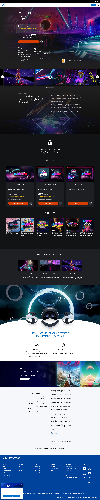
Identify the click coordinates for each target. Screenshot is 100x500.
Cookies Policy (84, 497)
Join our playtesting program (88, 480)
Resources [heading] (68, 464)
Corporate (5, 473)
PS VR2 (20, 470)
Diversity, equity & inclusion (40, 472)
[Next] (97, 76)
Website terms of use (71, 497)
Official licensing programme (72, 477)
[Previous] (2, 76)
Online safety (37, 470)
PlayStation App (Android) (87, 479)
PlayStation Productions (8, 472)
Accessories (24, 5)
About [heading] (4, 464)
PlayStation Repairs (54, 472)
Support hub (53, 466)
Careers (4, 468)
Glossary (68, 475)
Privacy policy (63, 497)
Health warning (69, 472)
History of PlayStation (7, 475)
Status (52, 470)
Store (7, 5)
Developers (68, 473)
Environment (37, 466)
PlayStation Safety (54, 468)
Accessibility (37, 468)
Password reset (54, 473)
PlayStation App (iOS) (86, 477)
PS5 (10, 5)
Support (33, 5)
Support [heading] (53, 464)
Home (4, 461)
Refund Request (54, 475)
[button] (50, 77)
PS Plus (18, 5)
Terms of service (69, 466)
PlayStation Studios (7, 470)
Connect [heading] (84, 464)
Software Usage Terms (92, 497)
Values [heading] (36, 464)
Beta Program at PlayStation (87, 482)
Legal (58, 497)
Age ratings (68, 470)
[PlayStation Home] (3, 5)
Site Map (78, 497)
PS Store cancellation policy (71, 468)
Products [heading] (21, 464)
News (29, 5)
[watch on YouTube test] (61, 84)
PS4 (19, 468)
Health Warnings (54, 433)
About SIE (5, 466)
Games (14, 5)
